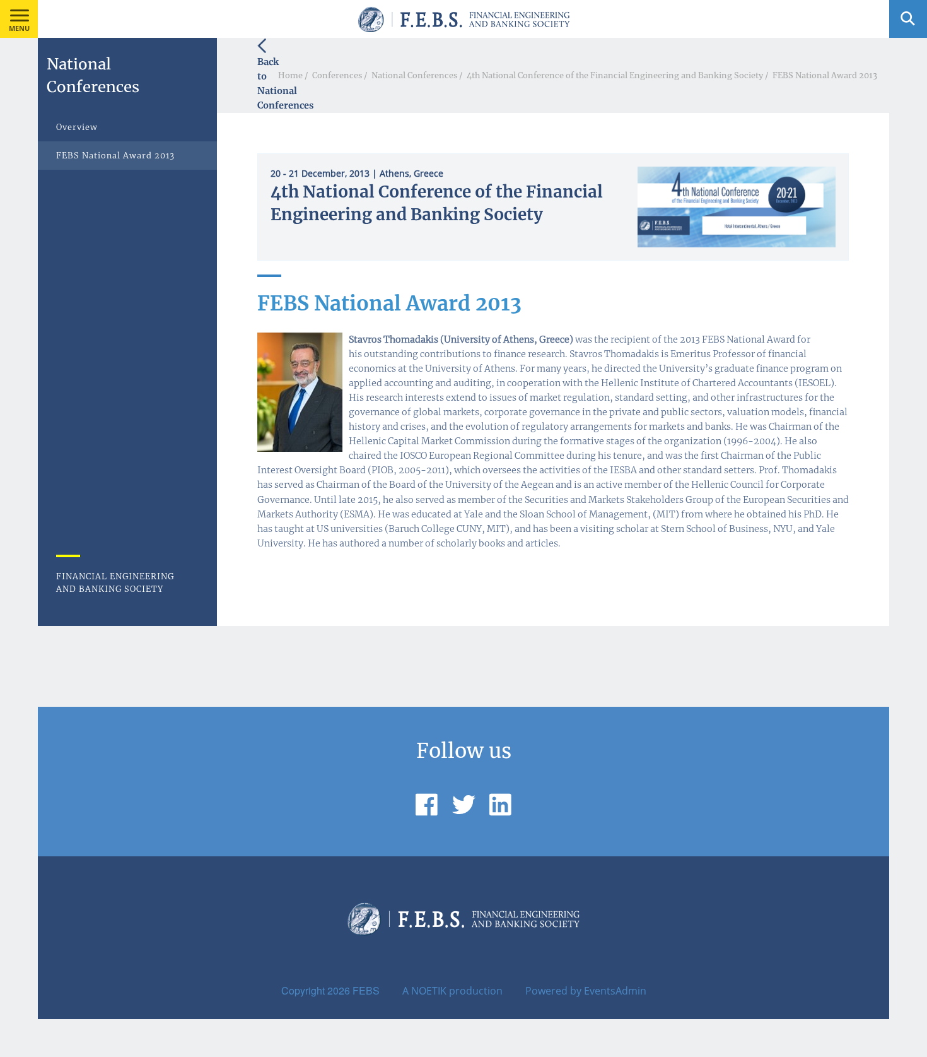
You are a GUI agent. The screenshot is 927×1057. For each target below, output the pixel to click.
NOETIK (428, 991)
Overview (77, 127)
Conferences (337, 75)
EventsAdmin (615, 991)
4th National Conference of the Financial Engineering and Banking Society (615, 75)
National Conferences (414, 75)
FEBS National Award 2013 (824, 75)
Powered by (553, 991)
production (476, 991)
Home (290, 75)
